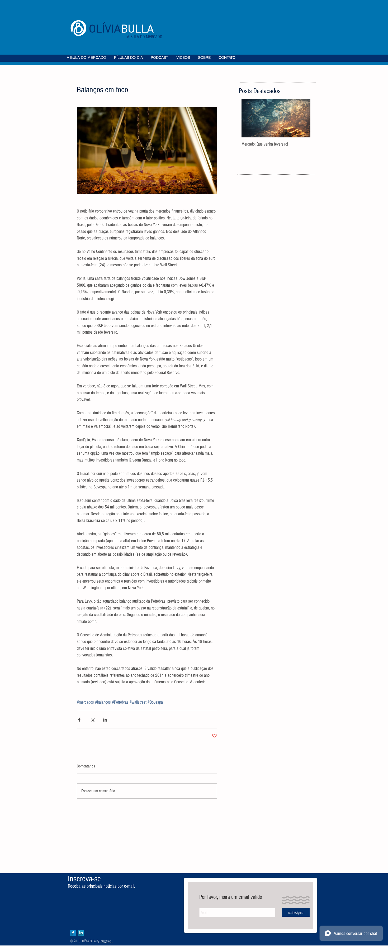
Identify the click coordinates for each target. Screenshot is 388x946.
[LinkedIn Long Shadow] (81, 933)
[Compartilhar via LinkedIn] (105, 719)
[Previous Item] (250, 118)
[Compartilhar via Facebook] (79, 719)
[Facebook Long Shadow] (73, 933)
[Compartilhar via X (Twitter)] (92, 719)
